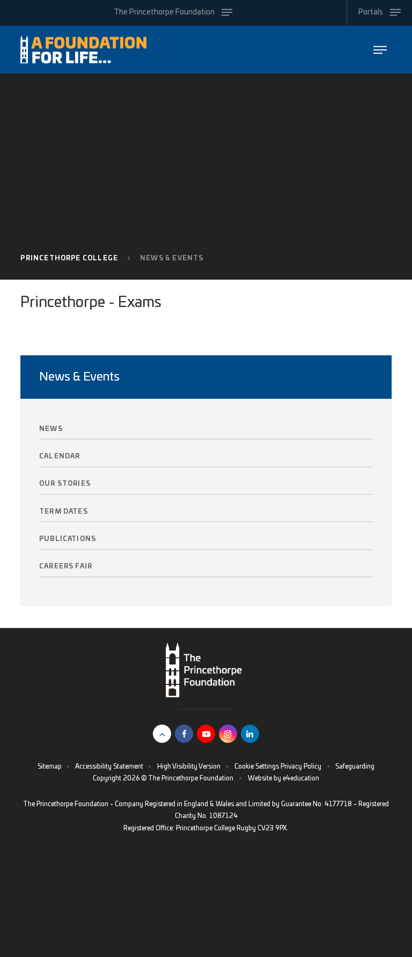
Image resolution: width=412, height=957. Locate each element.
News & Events (171, 258)
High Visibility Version (188, 766)
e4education (301, 778)
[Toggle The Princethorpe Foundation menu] (380, 49)
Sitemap (50, 766)
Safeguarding (354, 766)
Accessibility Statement (109, 766)
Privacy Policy (301, 766)
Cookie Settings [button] (256, 766)
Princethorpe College (69, 258)
